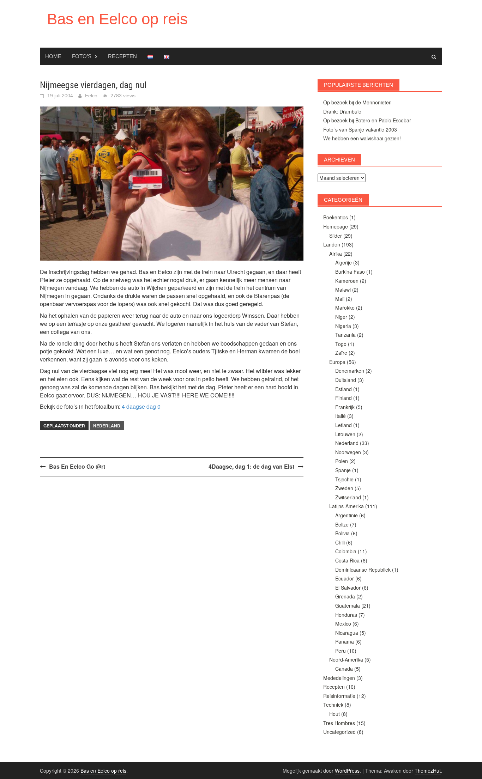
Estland (343, 388)
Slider (335, 235)
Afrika (335, 253)
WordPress (347, 770)
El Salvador (348, 587)
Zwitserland (348, 497)
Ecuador (344, 578)
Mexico (343, 623)
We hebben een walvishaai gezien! (362, 138)
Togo (341, 343)
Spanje (343, 470)
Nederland (106, 425)
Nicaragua (346, 632)
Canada (344, 668)
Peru (340, 650)
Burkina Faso (350, 271)
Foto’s (81, 56)
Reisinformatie (339, 695)
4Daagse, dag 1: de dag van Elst (251, 466)
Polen (341, 460)
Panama (344, 641)
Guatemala (347, 605)
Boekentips (335, 217)
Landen (331, 244)
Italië (340, 415)
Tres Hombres (339, 722)
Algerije (343, 262)
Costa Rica (347, 560)
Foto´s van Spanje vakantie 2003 (360, 129)
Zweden (344, 488)
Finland (343, 397)
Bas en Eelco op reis (117, 19)
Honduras (346, 614)
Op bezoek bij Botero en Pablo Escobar (367, 120)
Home (53, 56)
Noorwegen (348, 452)
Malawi (343, 289)
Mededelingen (339, 677)
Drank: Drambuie (342, 111)
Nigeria (343, 325)
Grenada (345, 596)
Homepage (335, 226)
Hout (334, 713)
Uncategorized (339, 731)
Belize (342, 524)
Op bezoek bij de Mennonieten (357, 102)
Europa (337, 361)
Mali (339, 298)
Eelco (91, 95)
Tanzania (345, 334)
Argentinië (346, 515)
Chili (340, 542)
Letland (343, 424)
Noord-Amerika (346, 659)
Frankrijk (345, 406)
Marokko (345, 307)
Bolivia (342, 533)
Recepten (122, 56)
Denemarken (349, 370)
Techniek (333, 704)
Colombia (345, 551)
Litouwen (345, 434)
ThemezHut (428, 770)
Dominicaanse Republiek (363, 569)
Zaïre (341, 352)
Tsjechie (344, 479)
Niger (341, 316)
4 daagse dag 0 (141, 406)
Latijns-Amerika (346, 506)
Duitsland (345, 379)
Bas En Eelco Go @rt (77, 466)
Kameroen (347, 280)
